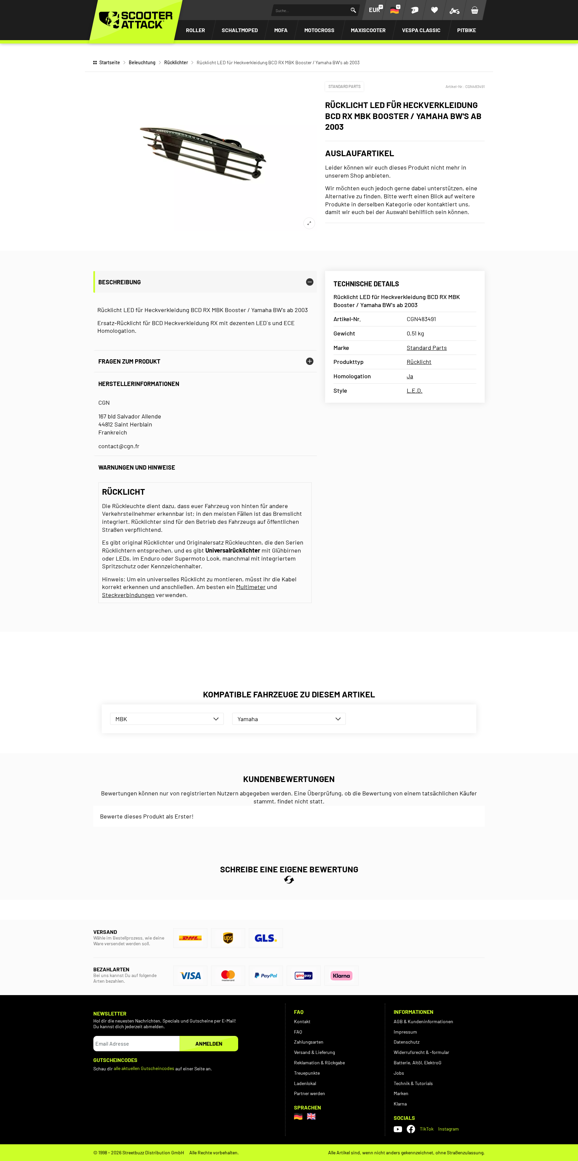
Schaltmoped (240, 30)
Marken (401, 1093)
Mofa (281, 30)
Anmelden (208, 1043)
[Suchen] (353, 10)
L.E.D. (414, 390)
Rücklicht (419, 361)
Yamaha (247, 718)
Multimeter (251, 586)
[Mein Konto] (414, 10)
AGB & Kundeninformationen (423, 1021)
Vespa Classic (421, 30)
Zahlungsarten (308, 1042)
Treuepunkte (307, 1073)
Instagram (448, 1129)
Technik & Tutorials (413, 1083)
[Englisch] (311, 1116)
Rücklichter (176, 62)
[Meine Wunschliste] (434, 10)
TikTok (427, 1129)
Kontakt (302, 1021)
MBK (121, 718)
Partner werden (309, 1093)
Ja (410, 376)
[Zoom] (309, 223)
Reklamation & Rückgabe (319, 1062)
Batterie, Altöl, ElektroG (418, 1062)
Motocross (319, 30)
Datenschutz (406, 1042)
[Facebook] (411, 1129)
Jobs (399, 1073)
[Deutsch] (298, 1116)
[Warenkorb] (475, 10)
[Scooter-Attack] (135, 20)
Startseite (109, 62)
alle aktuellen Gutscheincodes (144, 1068)
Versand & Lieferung (314, 1052)
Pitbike (466, 30)
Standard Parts (344, 86)
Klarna (400, 1103)
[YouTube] (398, 1129)
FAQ (298, 1032)
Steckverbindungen (128, 594)
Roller (195, 30)
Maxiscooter (368, 30)
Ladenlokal (305, 1083)
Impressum (405, 1032)
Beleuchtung (142, 62)
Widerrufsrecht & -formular (421, 1052)
